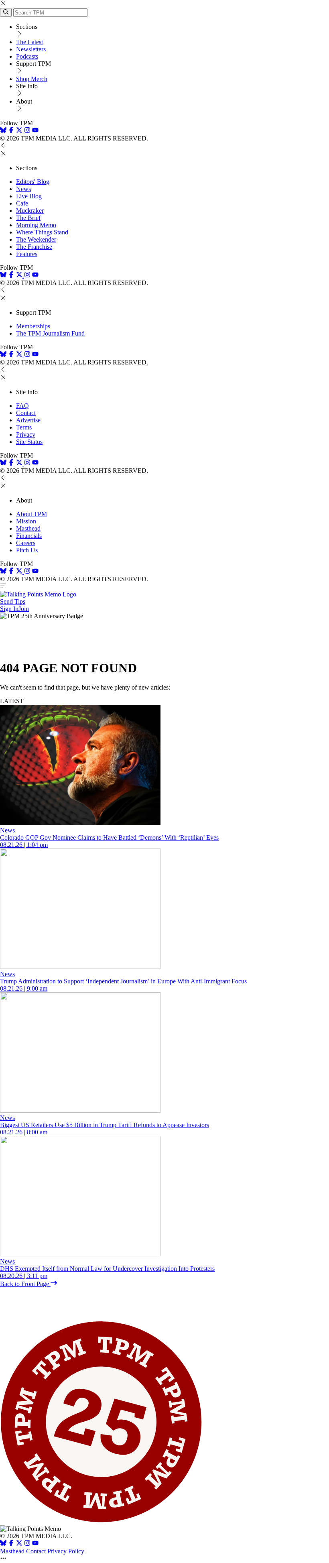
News (23, 188)
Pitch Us (27, 550)
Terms (24, 427)
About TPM (31, 514)
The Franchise (34, 246)
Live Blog (29, 196)
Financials (29, 535)
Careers (25, 542)
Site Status (29, 441)
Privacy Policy (65, 1551)
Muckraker (30, 210)
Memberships (33, 326)
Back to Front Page (25, 1283)
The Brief (28, 217)
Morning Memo (36, 225)
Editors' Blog (32, 181)
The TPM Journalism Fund (50, 333)
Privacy (25, 434)
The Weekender (36, 239)
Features (26, 253)
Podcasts (27, 56)
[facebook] (11, 131)
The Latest (29, 42)
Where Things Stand (42, 232)
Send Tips (12, 601)
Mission (26, 521)
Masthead (28, 528)
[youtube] (35, 131)
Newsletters (31, 49)
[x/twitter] (20, 131)
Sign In (9, 608)
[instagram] (27, 131)
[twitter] (19, 1544)
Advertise (28, 420)
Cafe (22, 203)
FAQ (22, 405)
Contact (26, 412)
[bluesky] (3, 131)
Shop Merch (31, 78)
